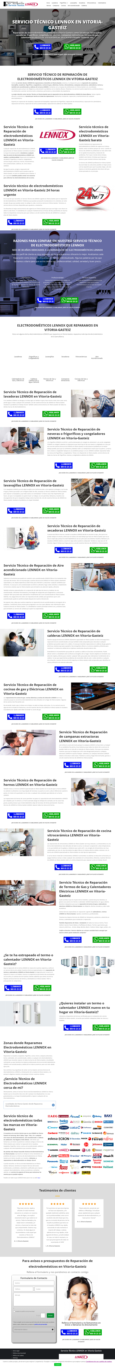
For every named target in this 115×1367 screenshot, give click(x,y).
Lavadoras (55, 3)
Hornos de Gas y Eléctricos (49, 380)
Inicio (48, 3)
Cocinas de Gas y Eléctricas (81, 380)
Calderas (84, 5)
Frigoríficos (63, 3)
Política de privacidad (19, 1353)
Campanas (56, 5)
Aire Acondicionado (74, 5)
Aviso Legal (16, 1351)
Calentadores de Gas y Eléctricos (18, 380)
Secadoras (82, 3)
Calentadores (102, 3)
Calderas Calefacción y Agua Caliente (34, 380)
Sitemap (15, 1358)
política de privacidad (40, 1324)
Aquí (38, 1178)
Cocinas (63, 5)
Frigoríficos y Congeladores (34, 357)
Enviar (50, 1315)
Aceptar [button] (57, 1364)
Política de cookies (18, 1355)
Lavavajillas (73, 3)
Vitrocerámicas (91, 3)
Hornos (49, 5)
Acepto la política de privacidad (25, 1311)
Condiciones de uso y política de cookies (99, 1361)
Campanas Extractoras (65, 380)
